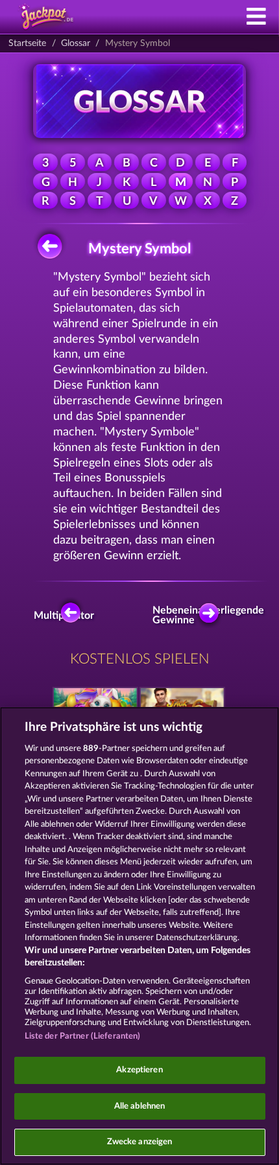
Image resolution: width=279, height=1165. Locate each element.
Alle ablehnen (139, 1106)
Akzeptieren (139, 1070)
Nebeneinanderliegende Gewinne (212, 615)
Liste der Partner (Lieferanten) (83, 1036)
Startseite (27, 43)
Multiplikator (67, 615)
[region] (139, 936)
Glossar (75, 43)
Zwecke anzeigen (140, 1142)
